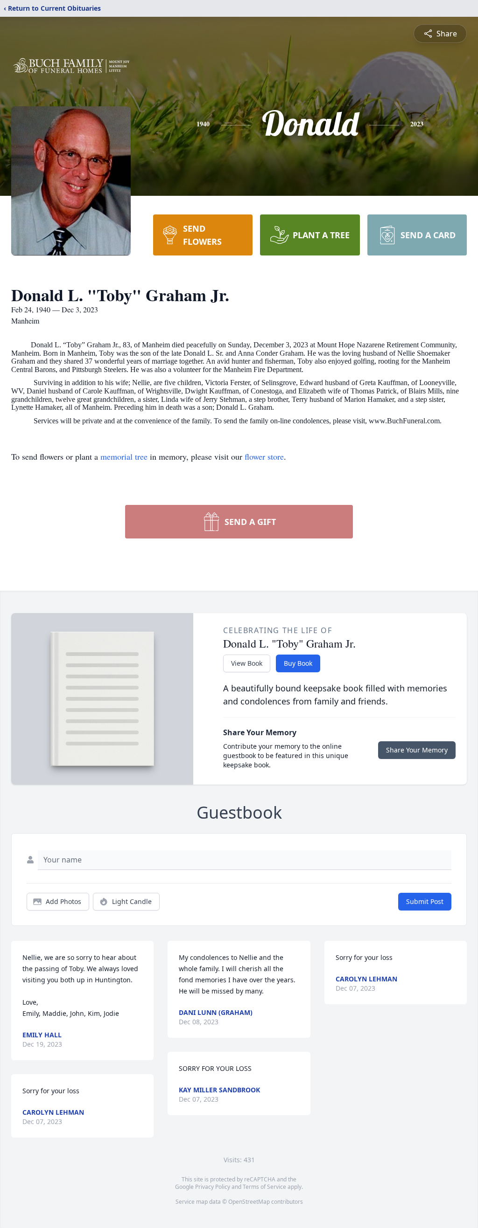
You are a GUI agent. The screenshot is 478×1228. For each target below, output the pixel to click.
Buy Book (298, 663)
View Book (246, 663)
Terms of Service (264, 1187)
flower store (264, 456)
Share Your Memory (417, 749)
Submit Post (424, 901)
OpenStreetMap (249, 1202)
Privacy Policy (212, 1187)
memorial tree (124, 456)
